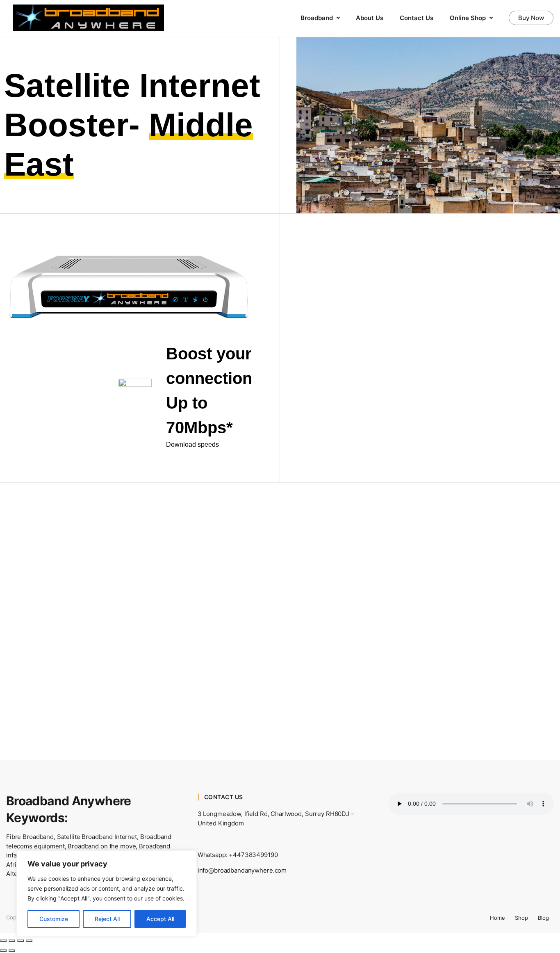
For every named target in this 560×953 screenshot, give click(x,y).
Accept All (160, 918)
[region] (106, 893)
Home (497, 917)
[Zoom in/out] (3, 940)
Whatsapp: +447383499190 (238, 855)
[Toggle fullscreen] (12, 940)
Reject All (107, 918)
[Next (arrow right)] (12, 950)
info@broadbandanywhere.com (242, 870)
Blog (543, 917)
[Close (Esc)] (29, 940)
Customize (53, 918)
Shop (521, 917)
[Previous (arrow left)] (3, 950)
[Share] (20, 940)
